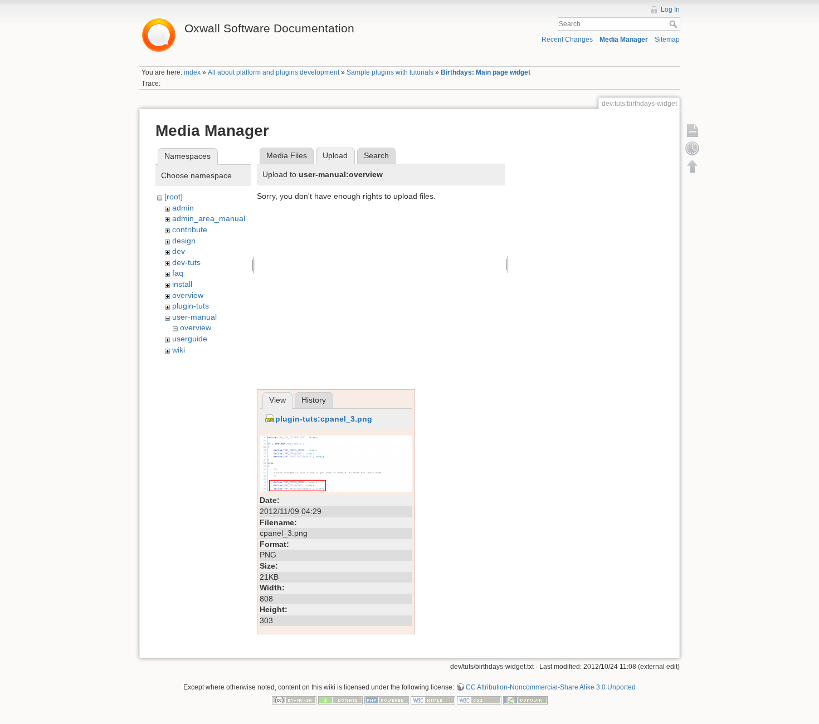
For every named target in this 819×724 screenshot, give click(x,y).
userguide (189, 338)
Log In (670, 9)
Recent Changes (567, 39)
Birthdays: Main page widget (485, 72)
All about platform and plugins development (273, 72)
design (184, 240)
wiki (178, 349)
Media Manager (623, 39)
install (182, 284)
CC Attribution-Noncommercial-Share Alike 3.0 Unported (551, 687)
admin (183, 207)
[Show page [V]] (692, 130)
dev (178, 251)
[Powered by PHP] (386, 700)
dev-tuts (186, 262)
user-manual (194, 316)
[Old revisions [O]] (692, 148)
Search (674, 24)
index (192, 72)
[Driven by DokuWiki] (525, 700)
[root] (173, 196)
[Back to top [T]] (692, 166)
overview (187, 295)
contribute (189, 229)
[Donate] (340, 700)
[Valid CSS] (479, 700)
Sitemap (667, 39)
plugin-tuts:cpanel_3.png (323, 418)
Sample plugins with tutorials (390, 72)
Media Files (286, 155)
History (313, 399)
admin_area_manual (208, 218)
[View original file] (336, 463)
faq (177, 272)
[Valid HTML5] (433, 700)
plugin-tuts (190, 305)
